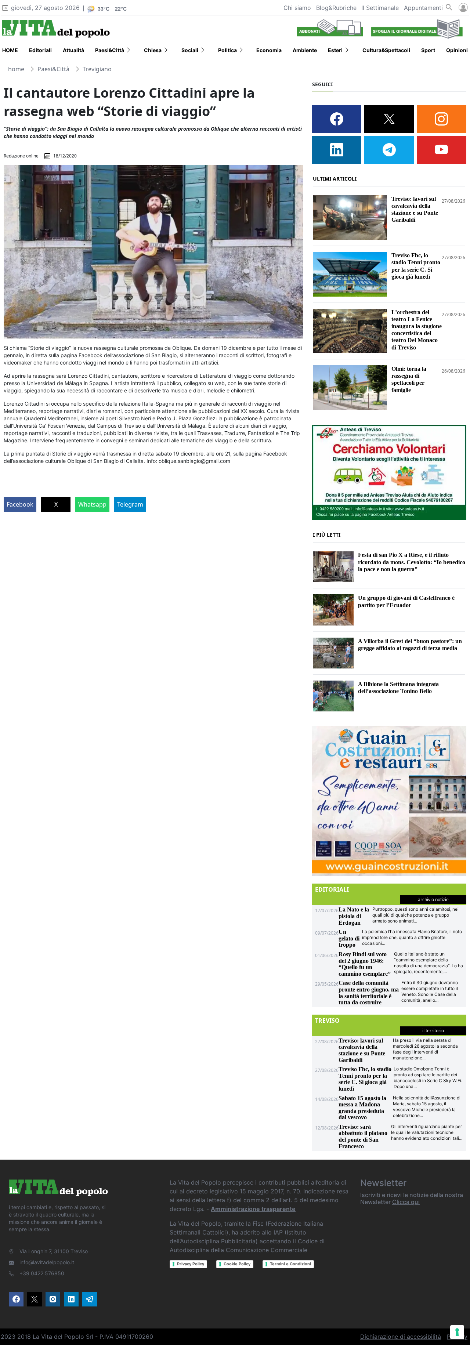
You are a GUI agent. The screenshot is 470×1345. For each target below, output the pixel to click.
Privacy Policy (190, 1263)
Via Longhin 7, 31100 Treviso (53, 1251)
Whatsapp (92, 504)
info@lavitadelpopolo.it (46, 1262)
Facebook (20, 504)
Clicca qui (406, 1202)
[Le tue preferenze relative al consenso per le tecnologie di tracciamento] (457, 1332)
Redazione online (21, 156)
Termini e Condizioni (290, 1263)
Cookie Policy (237, 1263)
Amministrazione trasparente (253, 1208)
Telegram (130, 504)
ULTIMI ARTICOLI (335, 178)
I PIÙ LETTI (326, 534)
